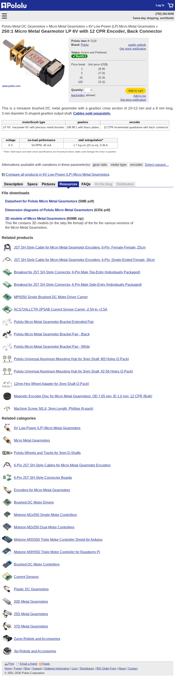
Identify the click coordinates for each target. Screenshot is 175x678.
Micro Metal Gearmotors (67, 26)
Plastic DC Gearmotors (31, 589)
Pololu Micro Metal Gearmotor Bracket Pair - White (52, 346)
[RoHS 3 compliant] (79, 57)
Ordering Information (56, 668)
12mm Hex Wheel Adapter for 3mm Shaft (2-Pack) (51, 384)
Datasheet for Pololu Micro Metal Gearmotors (41, 201)
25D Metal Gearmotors (31, 614)
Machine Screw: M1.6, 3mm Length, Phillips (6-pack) (53, 408)
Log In (160, 5)
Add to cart (135, 90)
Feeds (46, 663)
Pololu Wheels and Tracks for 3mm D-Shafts (47, 453)
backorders (78, 95)
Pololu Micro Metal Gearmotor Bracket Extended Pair (54, 322)
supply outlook (137, 44)
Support (37, 668)
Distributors (87, 668)
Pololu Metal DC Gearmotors (23, 26)
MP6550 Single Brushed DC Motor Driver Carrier (51, 297)
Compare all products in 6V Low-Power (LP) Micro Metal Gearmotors (57, 174)
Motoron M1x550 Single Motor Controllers (45, 515)
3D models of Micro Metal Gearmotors (35, 218)
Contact (133, 668)
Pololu (85, 44)
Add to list (139, 95)
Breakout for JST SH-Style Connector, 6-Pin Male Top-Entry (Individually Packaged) (77, 272)
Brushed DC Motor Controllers (37, 564)
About (122, 668)
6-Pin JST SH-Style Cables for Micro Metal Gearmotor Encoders (62, 465)
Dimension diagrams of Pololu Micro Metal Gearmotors (49, 210)
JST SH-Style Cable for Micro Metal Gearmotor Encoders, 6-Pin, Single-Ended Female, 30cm (84, 260)
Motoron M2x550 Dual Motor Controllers (44, 527)
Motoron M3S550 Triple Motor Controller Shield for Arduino (58, 539)
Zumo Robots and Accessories (37, 639)
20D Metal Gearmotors (31, 601)
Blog (27, 668)
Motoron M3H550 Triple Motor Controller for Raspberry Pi (57, 552)
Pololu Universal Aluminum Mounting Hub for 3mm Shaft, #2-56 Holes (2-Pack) (73, 371)
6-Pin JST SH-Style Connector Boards (43, 477)
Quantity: (77, 89)
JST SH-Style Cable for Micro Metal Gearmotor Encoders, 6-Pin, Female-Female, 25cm (80, 247)
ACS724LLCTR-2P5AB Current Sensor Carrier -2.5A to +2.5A (60, 309)
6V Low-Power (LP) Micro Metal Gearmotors (122, 26)
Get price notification (133, 99)
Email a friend (28, 663)
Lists (75, 668)
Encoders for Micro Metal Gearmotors (42, 490)
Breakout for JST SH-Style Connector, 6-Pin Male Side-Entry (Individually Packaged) (78, 284)
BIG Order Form (106, 668)
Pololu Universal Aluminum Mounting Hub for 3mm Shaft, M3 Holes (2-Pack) (71, 359)
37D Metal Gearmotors (31, 626)
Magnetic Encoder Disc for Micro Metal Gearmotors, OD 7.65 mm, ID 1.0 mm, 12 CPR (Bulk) (83, 396)
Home (8, 668)
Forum (18, 668)
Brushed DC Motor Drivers (34, 502)
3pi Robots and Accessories (35, 651)
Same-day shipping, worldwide (153, 18)
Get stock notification (133, 48)
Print (11, 663)
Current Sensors (26, 577)
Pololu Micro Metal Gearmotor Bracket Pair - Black (52, 334)
